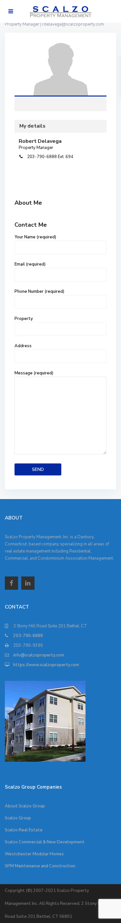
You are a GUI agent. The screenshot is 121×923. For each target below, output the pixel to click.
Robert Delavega (61, 70)
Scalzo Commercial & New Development (45, 842)
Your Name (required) (35, 237)
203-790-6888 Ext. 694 (50, 157)
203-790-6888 (28, 636)
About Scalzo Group (25, 806)
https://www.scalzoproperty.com (46, 665)
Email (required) (30, 264)
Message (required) (34, 373)
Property (24, 319)
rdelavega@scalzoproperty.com (73, 24)
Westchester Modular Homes (34, 854)
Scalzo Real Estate (24, 830)
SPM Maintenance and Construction (40, 866)
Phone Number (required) (39, 291)
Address (23, 346)
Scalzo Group (18, 818)
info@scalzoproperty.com (38, 655)
